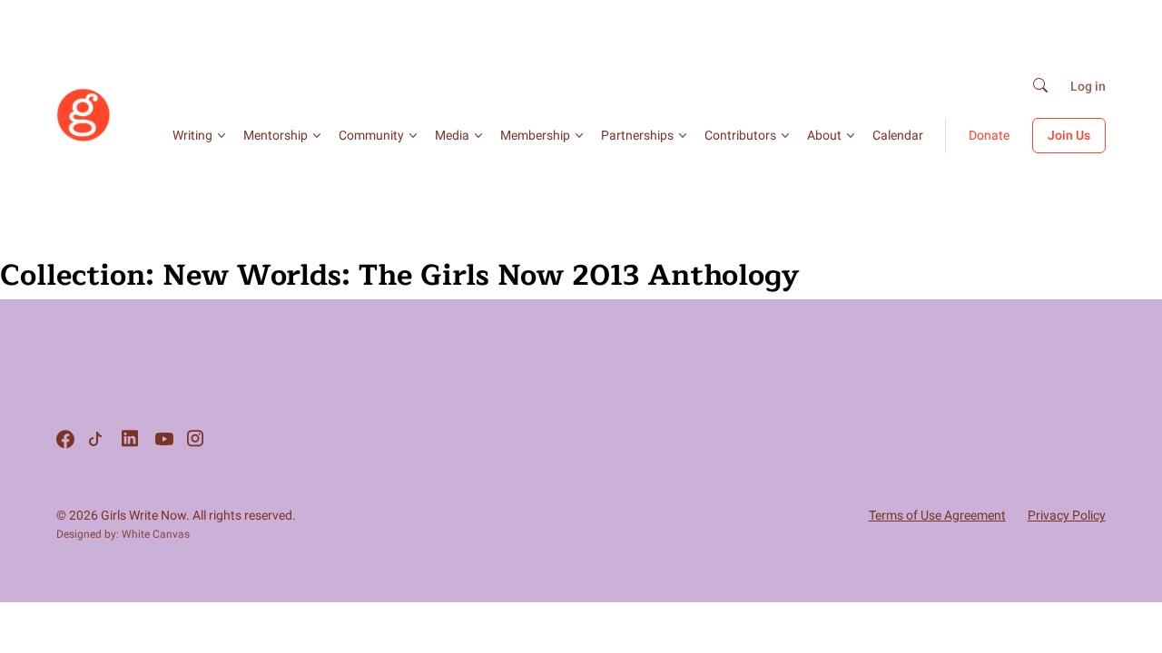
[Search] (1040, 86)
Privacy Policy (1067, 515)
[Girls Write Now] (83, 138)
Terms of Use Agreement (937, 515)
